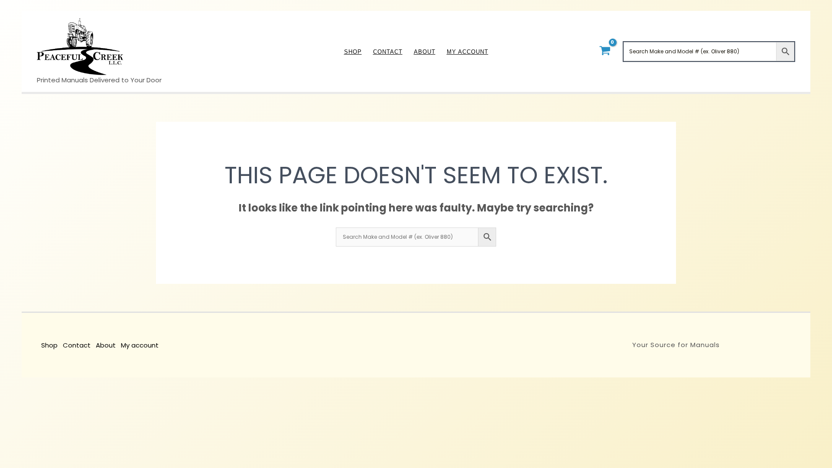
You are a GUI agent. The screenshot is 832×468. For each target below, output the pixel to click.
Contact (77, 345)
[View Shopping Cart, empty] (604, 51)
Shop (49, 345)
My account (140, 345)
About (106, 345)
